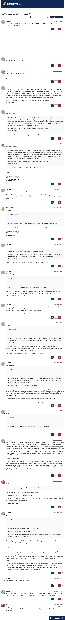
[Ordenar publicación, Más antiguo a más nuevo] (47, 17)
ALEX (7, 71)
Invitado (8, 21)
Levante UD (4, 17)
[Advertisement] (31, 42)
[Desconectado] (3, 72)
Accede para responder (56, 17)
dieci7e (8, 578)
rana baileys (9, 144)
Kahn (7, 481)
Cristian (8, 591)
